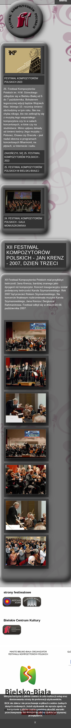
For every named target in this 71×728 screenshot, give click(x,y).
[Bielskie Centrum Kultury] (12, 629)
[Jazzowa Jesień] (12, 601)
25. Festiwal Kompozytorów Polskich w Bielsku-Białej (23, 169)
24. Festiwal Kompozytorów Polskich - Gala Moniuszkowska (23, 222)
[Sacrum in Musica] (32, 601)
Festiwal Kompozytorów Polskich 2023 (21, 80)
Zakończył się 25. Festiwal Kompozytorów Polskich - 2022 (22, 157)
